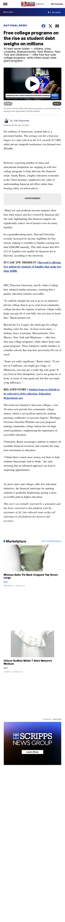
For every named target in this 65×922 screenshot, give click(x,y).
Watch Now (56, 4)
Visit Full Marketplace (51, 541)
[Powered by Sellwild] (57, 719)
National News (15, 25)
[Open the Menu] (5, 4)
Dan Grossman (21, 120)
